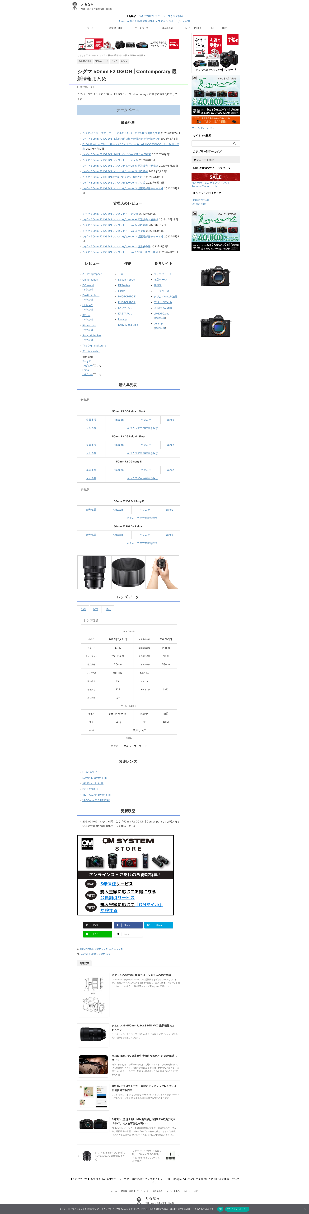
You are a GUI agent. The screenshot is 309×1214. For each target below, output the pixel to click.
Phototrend (89, 325)
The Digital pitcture (94, 345)
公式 (120, 274)
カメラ (112, 949)
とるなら (87, 4)
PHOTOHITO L (127, 302)
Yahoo (170, 419)
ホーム (90, 28)
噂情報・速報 (116, 28)
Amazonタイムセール (204, 186)
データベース (141, 28)
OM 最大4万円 (199, 203)
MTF (95, 609)
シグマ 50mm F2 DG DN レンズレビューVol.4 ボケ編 (113, 182)
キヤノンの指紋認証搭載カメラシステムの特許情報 (141, 975)
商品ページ (160, 279)
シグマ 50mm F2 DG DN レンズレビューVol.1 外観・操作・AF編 (120, 252)
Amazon (119, 419)
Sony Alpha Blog (92, 335)
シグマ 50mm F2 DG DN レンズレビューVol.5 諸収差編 (115, 171)
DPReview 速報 (163, 307)
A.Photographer (92, 274)
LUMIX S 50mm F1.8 (94, 777)
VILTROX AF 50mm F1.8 (96, 794)
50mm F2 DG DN (89, 954)
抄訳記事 (88, 289)
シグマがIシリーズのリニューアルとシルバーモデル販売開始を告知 (121, 133)
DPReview (124, 285)
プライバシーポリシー (204, 128)
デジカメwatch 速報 (166, 296)
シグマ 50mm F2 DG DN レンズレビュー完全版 (110, 160)
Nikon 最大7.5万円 (201, 199)
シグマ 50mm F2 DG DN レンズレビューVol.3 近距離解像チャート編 (122, 188)
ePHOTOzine (161, 313)
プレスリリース (163, 274)
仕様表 (158, 285)
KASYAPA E (125, 307)
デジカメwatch (91, 351)
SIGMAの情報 (86, 949)
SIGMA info (104, 954)
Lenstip (122, 319)
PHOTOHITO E (127, 296)
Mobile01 (87, 305)
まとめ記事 (184, 21)
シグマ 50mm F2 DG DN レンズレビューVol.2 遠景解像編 (116, 246)
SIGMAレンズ (101, 949)
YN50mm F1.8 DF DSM (96, 800)
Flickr (121, 290)
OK (220, 1209)
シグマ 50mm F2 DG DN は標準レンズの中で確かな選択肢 (116, 154)
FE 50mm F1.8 (90, 772)
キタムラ (146, 419)
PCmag (86, 315)
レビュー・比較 (219, 28)
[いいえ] (305, 1209)
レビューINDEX (193, 28)
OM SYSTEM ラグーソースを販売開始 (161, 16)
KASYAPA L (125, 313)
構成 (108, 609)
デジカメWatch (163, 302)
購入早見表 (167, 28)
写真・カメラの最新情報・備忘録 (159, 1203)
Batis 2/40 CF (90, 789)
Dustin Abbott (90, 295)
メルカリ (91, 428)
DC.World (88, 285)
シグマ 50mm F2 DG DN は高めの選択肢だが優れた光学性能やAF (121, 138)
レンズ (120, 949)
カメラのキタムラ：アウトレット (211, 182)
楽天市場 (91, 419)
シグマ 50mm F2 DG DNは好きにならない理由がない (113, 177)
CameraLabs (90, 279)
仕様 (83, 609)
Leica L (86, 370)
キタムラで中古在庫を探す (142, 428)
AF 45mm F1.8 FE (92, 783)
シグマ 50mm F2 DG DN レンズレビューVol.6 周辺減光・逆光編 (120, 165)
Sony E (86, 361)
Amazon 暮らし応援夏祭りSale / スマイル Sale (146, 21)
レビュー (87, 365)
